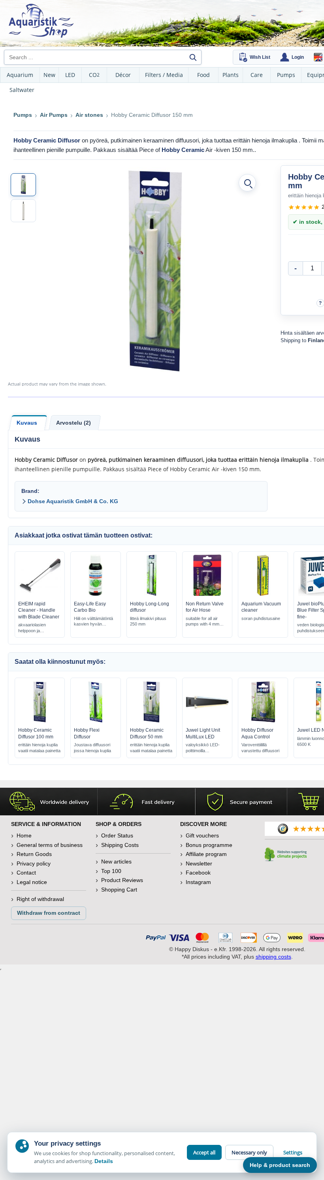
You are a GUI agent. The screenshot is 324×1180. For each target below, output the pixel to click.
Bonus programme (209, 845)
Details (103, 1161)
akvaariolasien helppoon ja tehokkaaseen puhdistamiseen (33, 628)
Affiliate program (206, 854)
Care (257, 75)
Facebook (198, 872)
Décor (123, 75)
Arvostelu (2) (73, 423)
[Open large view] (247, 182)
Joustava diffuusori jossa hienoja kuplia (92, 747)
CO (94, 75)
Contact (26, 872)
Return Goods (34, 854)
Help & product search (280, 1165)
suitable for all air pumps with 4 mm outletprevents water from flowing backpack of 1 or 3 (205, 621)
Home (24, 835)
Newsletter (199, 863)
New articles (116, 861)
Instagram (198, 882)
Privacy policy (34, 863)
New (49, 75)
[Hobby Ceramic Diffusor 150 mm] (23, 184)
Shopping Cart (119, 889)
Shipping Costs (120, 845)
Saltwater (21, 90)
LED (70, 75)
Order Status (117, 835)
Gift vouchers (202, 835)
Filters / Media (164, 75)
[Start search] (193, 57)
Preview (40, 594)
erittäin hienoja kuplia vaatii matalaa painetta (39, 747)
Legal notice (32, 882)
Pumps (286, 75)
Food (203, 75)
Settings (292, 1152)
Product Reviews (122, 880)
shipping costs (273, 956)
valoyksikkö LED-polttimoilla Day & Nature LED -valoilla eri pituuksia (205, 748)
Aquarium (20, 75)
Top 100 (111, 871)
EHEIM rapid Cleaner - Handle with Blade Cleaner (38, 610)
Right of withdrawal (40, 899)
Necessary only (249, 1152)
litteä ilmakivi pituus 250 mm (148, 621)
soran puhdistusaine (260, 618)
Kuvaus (27, 423)
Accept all (204, 1152)
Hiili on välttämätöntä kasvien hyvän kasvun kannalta (93, 621)
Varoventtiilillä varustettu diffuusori (260, 747)
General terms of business (50, 845)
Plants (230, 75)
